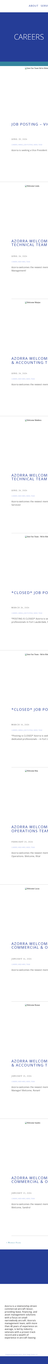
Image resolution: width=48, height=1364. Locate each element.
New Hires (21, 262)
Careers (14, 145)
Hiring (20, 145)
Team (40, 145)
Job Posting (28, 145)
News (36, 145)
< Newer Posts (13, 1242)
